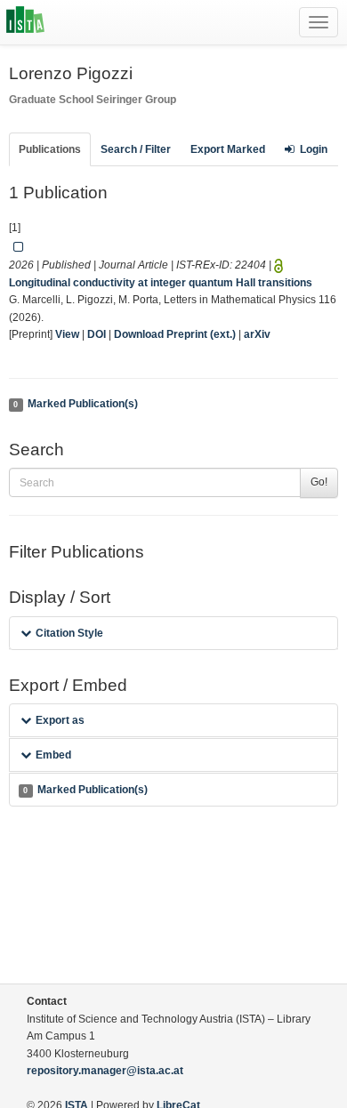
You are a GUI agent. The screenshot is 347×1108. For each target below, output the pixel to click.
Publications (50, 149)
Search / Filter (136, 149)
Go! (319, 482)
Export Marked (227, 149)
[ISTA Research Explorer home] (25, 22)
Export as (60, 720)
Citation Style (69, 633)
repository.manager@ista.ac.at (105, 1070)
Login (313, 149)
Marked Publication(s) (75, 403)
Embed (53, 755)
